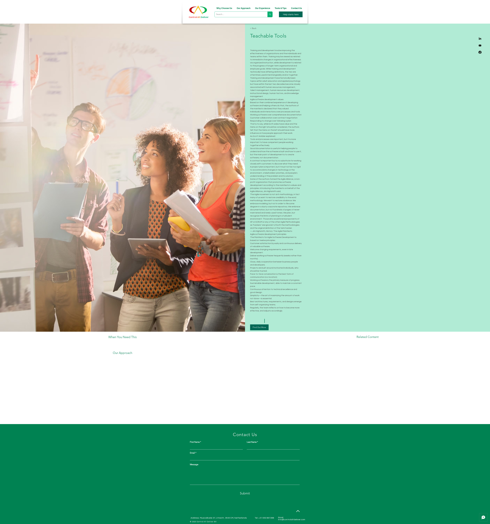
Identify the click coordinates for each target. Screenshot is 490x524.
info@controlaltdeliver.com (291, 520)
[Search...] (269, 14)
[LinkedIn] (480, 38)
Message (194, 464)
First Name (195, 442)
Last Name (252, 442)
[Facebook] (480, 52)
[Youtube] (480, 45)
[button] (291, 14)
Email (192, 453)
